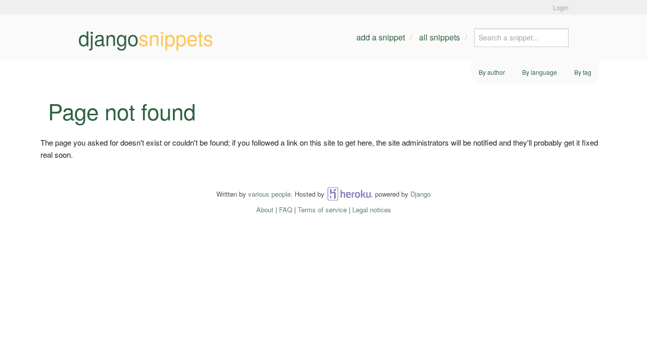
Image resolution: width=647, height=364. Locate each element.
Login (561, 7)
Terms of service (322, 209)
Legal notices (371, 209)
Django (420, 194)
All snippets (439, 37)
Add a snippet (380, 37)
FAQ (285, 209)
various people (269, 194)
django (145, 37)
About (264, 209)
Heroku (349, 194)
